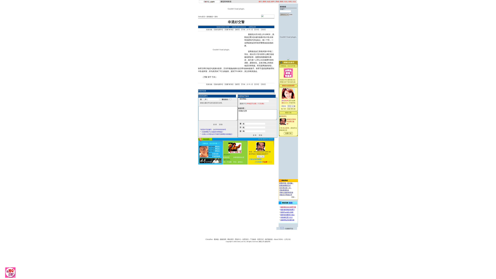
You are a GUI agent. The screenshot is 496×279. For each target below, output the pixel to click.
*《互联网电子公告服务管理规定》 (212, 132)
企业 (294, 1)
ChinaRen (209, 239)
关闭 (263, 29)
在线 (290, 1)
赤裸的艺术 (287, 185)
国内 (216, 17)
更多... (293, 197)
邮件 (272, 1)
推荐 (237, 29)
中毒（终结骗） (288, 183)
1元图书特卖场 (288, 192)
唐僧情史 (286, 190)
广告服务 (253, 239)
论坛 (285, 1)
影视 (280, 183)
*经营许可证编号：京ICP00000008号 (213, 129)
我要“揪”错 (229, 29)
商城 (277, 1)
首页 (260, 1)
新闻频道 (210, 17)
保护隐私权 (269, 239)
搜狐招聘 (223, 239)
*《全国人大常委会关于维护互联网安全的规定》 (216, 134)
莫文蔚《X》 (287, 188)
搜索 (281, 1)
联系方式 (260, 239)
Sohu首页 (201, 17)
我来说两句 (218, 29)
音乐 (280, 188)
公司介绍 (287, 239)
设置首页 (245, 239)
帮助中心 (238, 239)
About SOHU (278, 239)
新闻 (264, 1)
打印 (256, 29)
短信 (268, 1)
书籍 (280, 190)
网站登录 (230, 239)
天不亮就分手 (287, 195)
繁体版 (216, 239)
